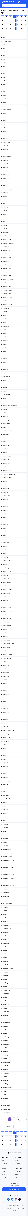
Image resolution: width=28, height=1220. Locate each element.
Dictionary (4, 1160)
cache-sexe (6, 954)
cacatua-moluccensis (9, 867)
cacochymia (6, 1105)
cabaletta (5, 138)
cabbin (5, 333)
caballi (5, 182)
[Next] (23, 1119)
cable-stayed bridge (8, 644)
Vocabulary (4, 1171)
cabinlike (5, 506)
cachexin (5, 972)
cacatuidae (6, 892)
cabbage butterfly (8, 243)
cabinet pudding (7, 478)
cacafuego (6, 824)
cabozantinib (6, 741)
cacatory (5, 842)
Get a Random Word (14, 1189)
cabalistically (7, 156)
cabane (5, 214)
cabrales (5, 748)
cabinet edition (7, 449)
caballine (5, 185)
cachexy (5, 975)
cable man (6, 604)
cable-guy (6, 568)
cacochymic (6, 1109)
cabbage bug (7, 239)
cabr (4, 745)
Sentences (4, 1166)
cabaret (5, 218)
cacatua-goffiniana (8, 860)
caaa (4, 95)
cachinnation (6, 990)
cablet (5, 651)
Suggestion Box (18, 1177)
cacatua (5, 846)
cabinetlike (6, 459)
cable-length (6, 593)
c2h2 (4, 70)
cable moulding (7, 611)
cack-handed (6, 1048)
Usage (3, 1174)
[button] (19, 1)
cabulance (6, 806)
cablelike (5, 600)
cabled (5, 550)
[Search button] (24, 5)
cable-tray (6, 665)
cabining (5, 499)
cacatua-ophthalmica (9, 871)
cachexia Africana (8, 968)
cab (4, 124)
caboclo (5, 701)
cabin (4, 413)
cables (5, 629)
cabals (5, 196)
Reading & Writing (6, 1177)
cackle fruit (6, 1073)
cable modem (7, 607)
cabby (5, 348)
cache (5, 918)
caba (4, 128)
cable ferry (6, 553)
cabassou (6, 229)
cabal (4, 131)
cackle (5, 1058)
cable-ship (6, 633)
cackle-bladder (7, 1066)
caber (5, 373)
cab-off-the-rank (7, 705)
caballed (5, 167)
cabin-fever (6, 492)
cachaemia (6, 911)
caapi (4, 113)
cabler (5, 615)
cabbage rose (7, 286)
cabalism (5, 146)
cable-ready (6, 622)
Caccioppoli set (7, 903)
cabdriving (6, 358)
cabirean (5, 514)
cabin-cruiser (7, 431)
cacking (5, 1051)
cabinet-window (7, 485)
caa (4, 91)
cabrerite (5, 763)
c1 (4, 37)
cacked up (6, 1037)
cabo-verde (6, 737)
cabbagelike (6, 261)
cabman (5, 683)
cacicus (5, 1015)
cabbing (5, 337)
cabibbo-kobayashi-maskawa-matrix (11, 405)
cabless (5, 636)
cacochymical (7, 1113)
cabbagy (5, 315)
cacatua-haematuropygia (10, 864)
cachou (5, 1008)
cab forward (6, 395)
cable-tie (5, 662)
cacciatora (6, 896)
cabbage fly (6, 250)
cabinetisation (7, 456)
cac (4, 817)
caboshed (6, 719)
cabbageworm (7, 301)
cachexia (5, 965)
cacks (5, 1095)
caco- (4, 1102)
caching (5, 979)
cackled (5, 1069)
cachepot (5, 947)
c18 (4, 63)
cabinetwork (6, 488)
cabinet (5, 441)
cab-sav (5, 791)
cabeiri (5, 366)
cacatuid (5, 889)
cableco (5, 546)
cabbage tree (7, 294)
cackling (5, 1084)
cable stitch (6, 647)
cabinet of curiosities (9, 474)
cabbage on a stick (8, 272)
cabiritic (5, 524)
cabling (5, 680)
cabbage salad (7, 290)
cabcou (5, 351)
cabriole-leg (6, 781)
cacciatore (6, 900)
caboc (5, 690)
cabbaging (6, 312)
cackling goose (7, 1087)
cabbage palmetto (8, 279)
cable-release (7, 625)
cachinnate (6, 986)
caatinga (5, 120)
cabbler (5, 340)
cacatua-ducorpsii (8, 853)
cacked (5, 1033)
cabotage (6, 727)
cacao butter (6, 835)
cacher (5, 950)
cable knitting (7, 582)
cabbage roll (6, 283)
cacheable (6, 921)
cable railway (7, 618)
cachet (5, 957)
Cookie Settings (18, 1171)
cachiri (5, 1001)
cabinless (6, 503)
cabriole (5, 777)
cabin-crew (6, 427)
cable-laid (6, 586)
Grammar (4, 1168)
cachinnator (6, 994)
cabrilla (5, 773)
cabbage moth (7, 268)
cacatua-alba (7, 849)
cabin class (6, 423)
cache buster (6, 925)
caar (4, 117)
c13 (4, 48)
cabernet (5, 380)
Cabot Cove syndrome (9, 730)
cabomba (6, 708)
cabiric (5, 521)
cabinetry (5, 481)
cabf (4, 391)
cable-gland (6, 561)
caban (5, 203)
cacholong (6, 1004)
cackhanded (6, 1044)
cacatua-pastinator (8, 874)
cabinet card (6, 445)
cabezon (5, 387)
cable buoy (6, 535)
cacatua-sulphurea (8, 882)
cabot (4, 723)
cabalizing (6, 164)
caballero (6, 178)
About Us (17, 1160)
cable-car (6, 539)
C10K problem (7, 41)
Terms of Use (18, 1174)
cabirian (5, 517)
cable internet (7, 571)
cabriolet (5, 784)
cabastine (6, 232)
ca (4, 84)
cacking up (6, 1055)
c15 (4, 52)
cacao (5, 831)
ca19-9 (5, 88)
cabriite (5, 770)
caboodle (6, 712)
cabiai (5, 402)
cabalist (5, 149)
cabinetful (6, 452)
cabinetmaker (7, 463)
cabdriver (6, 355)
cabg (4, 398)
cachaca (5, 907)
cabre (5, 755)
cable (4, 528)
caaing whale (7, 109)
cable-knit (6, 579)
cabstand (5, 802)
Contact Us (17, 1163)
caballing (5, 192)
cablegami (6, 557)
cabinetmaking (7, 467)
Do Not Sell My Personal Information (14, 1205)
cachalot (5, 914)
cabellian (5, 369)
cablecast (6, 542)
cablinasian (6, 676)
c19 (4, 66)
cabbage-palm (7, 275)
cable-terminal (7, 658)
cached (5, 939)
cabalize (5, 160)
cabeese (5, 362)
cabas (5, 225)
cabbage (5, 236)
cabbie (5, 330)
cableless (6, 597)
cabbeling (6, 322)
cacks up (5, 1098)
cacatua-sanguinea (8, 878)
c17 (4, 59)
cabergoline (6, 376)
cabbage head (7, 257)
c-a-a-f (5, 106)
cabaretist (6, 221)
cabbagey (6, 308)
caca (4, 820)
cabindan (6, 434)
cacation (5, 838)
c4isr (4, 81)
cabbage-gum (7, 254)
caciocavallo (6, 1022)
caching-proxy (7, 983)
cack (4, 1030)
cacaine (5, 828)
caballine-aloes (7, 189)
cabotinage (6, 734)
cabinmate (6, 510)
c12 (4, 45)
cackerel (5, 1040)
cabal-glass (6, 142)
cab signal (6, 795)
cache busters (7, 929)
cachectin (6, 936)
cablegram (6, 564)
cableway (6, 672)
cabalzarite (6, 200)
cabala (5, 135)
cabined (5, 438)
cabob (5, 687)
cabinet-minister (7, 470)
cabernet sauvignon (8, 384)
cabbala (5, 319)
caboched (6, 694)
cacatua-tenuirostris (8, 885)
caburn (5, 813)
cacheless (6, 943)
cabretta (5, 766)
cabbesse (6, 326)
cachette (5, 961)
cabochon (6, 698)
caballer (5, 171)
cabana (5, 207)
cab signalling (7, 799)
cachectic (6, 932)
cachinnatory (6, 997)
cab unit (5, 809)
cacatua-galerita (7, 856)
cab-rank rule (7, 752)
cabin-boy (6, 420)
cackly (5, 1091)
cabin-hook (6, 496)
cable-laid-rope (7, 589)
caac (4, 102)
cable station (6, 640)
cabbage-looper (7, 265)
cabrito (5, 788)
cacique (5, 1026)
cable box (6, 532)
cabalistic (6, 153)
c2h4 (4, 73)
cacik (4, 1019)
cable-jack (6, 575)
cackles (5, 1080)
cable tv (5, 669)
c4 (4, 77)
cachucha (6, 1012)
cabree (5, 759)
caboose (5, 716)
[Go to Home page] (8, 2)
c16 (4, 55)
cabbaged (6, 247)
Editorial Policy (18, 1168)
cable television (7, 654)
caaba (5, 99)
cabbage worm (7, 304)
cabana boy (6, 211)
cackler (5, 1077)
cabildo (5, 409)
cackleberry (6, 1062)
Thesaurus (4, 1163)
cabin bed (6, 416)
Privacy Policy (18, 1166)
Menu (24, 2)
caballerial (6, 174)
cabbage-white (7, 297)
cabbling (5, 344)
